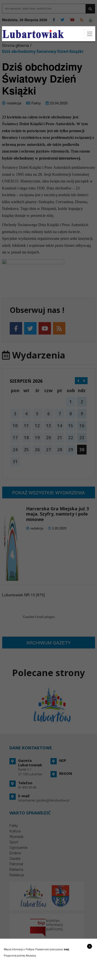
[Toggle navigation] (89, 34)
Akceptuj (31, 955)
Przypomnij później (14, 955)
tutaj (66, 949)
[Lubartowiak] (33, 34)
